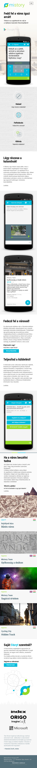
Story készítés (11, 351)
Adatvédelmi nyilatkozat (18, 763)
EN (31, 3)
